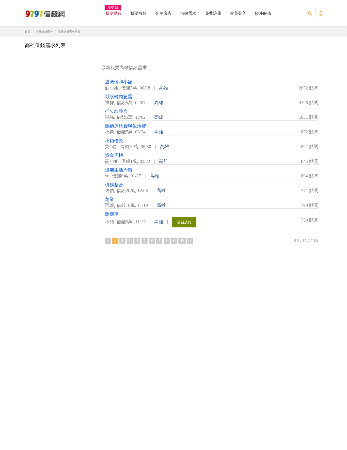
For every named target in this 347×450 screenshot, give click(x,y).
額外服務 (263, 13)
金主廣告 (163, 13)
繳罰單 (112, 213)
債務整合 (114, 184)
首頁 (27, 31)
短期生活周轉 (118, 170)
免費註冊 (213, 13)
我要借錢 (113, 11)
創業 (109, 199)
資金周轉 (114, 155)
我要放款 (138, 13)
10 (182, 240)
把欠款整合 (116, 111)
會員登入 (238, 13)
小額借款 (114, 140)
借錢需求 (188, 13)
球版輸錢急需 (118, 96)
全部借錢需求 (44, 31)
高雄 (163, 87)
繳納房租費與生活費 (125, 126)
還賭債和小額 (118, 81)
